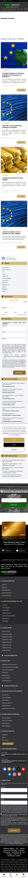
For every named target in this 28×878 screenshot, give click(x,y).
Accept (14, 439)
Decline (14, 444)
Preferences (14, 449)
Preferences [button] (17, 434)
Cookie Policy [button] (5, 433)
